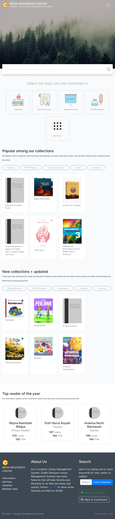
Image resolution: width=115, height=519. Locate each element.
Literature (18, 109)
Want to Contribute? (95, 499)
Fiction (10, 167)
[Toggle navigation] (108, 5)
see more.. (57, 136)
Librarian (7, 485)
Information (8, 478)
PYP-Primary (31, 167)
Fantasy (83, 288)
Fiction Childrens (56, 167)
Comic (78, 167)
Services (7, 481)
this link (52, 487)
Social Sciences (44, 109)
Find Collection (102, 482)
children (96, 167)
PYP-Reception (39, 288)
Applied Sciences (70, 109)
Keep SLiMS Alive (94, 492)
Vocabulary (63, 288)
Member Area (10, 488)
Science (102, 288)
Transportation (14, 288)
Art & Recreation (97, 109)
